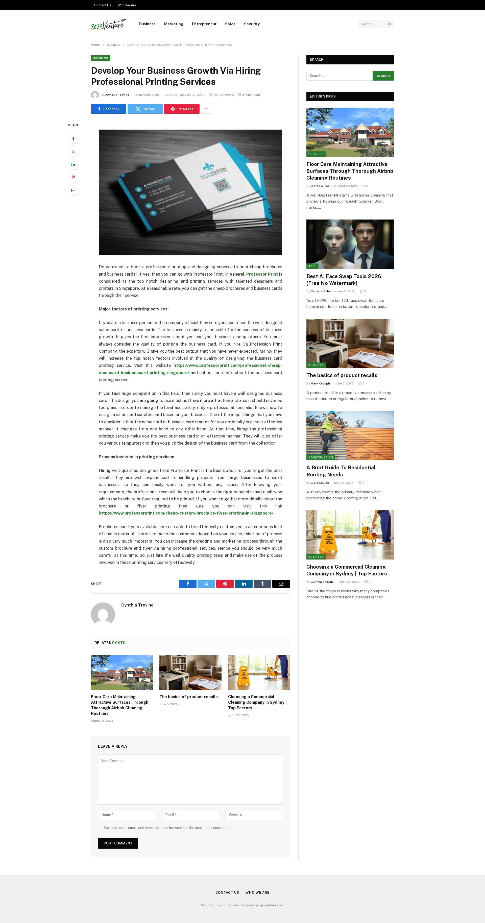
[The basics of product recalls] (190, 672)
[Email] (73, 190)
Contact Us (102, 5)
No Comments (224, 94)
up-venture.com (271, 905)
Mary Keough (320, 383)
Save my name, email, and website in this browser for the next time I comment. (166, 828)
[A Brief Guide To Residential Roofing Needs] (350, 435)
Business (147, 24)
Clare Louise (320, 186)
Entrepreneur (204, 24)
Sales (230, 24)
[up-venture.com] (108, 24)
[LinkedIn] (73, 164)
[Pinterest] (73, 177)
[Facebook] (73, 139)
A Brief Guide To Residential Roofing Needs (340, 471)
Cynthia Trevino (117, 94)
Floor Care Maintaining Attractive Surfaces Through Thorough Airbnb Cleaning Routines (119, 705)
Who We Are (127, 5)
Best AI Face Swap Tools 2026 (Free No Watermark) (343, 279)
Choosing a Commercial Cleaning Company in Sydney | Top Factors (257, 702)
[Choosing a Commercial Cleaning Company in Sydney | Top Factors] (259, 672)
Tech (312, 266)
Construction (320, 457)
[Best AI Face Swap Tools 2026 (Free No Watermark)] (350, 244)
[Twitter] (73, 152)
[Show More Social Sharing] (206, 109)
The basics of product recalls (188, 696)
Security (252, 24)
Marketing (173, 24)
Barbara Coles (321, 291)
